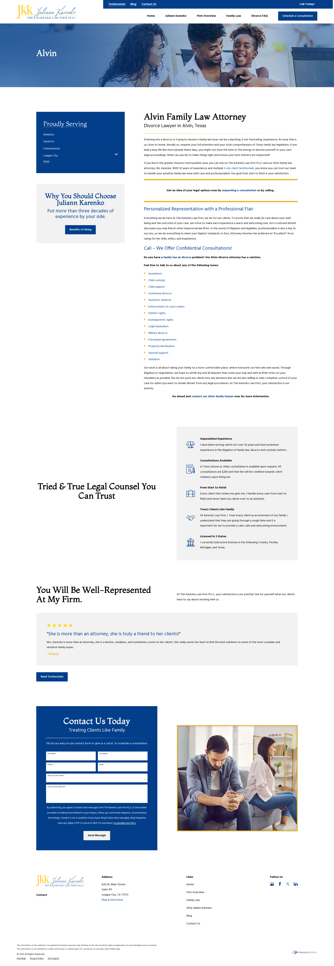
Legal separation (158, 326)
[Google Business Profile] (272, 884)
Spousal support (158, 353)
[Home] (47, 12)
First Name (51, 754)
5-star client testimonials (239, 168)
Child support (156, 287)
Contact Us (149, 4)
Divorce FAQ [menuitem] (260, 16)
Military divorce (157, 333)
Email (101, 765)
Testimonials (116, 4)
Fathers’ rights (157, 313)
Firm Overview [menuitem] (206, 16)
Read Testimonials (52, 676)
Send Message (97, 835)
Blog (133, 4)
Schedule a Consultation (297, 16)
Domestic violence (159, 300)
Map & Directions (112, 900)
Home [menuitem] (151, 16)
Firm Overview (195, 892)
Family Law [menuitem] (233, 16)
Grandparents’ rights (160, 320)
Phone (50, 765)
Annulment (155, 273)
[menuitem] (48, 133)
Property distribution (161, 346)
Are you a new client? (55, 776)
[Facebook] (280, 884)
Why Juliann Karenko (199, 908)
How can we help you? (56, 787)
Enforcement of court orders (166, 306)
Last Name (103, 754)
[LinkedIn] (296, 884)
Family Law (193, 900)
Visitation (154, 359)
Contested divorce (160, 293)
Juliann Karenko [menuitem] (175, 16)
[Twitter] (288, 884)
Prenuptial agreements (162, 339)
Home (190, 884)
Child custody (156, 280)
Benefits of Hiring (80, 229)
